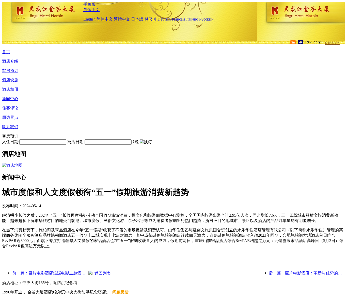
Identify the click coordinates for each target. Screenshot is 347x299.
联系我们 (10, 127)
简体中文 (91, 10)
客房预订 (10, 70)
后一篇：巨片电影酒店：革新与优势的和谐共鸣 (307, 273)
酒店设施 (10, 80)
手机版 (89, 4)
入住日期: (10, 142)
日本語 (137, 19)
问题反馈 (120, 292)
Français (178, 19)
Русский (206, 19)
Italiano (192, 19)
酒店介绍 (10, 61)
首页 (6, 52)
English (89, 19)
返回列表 (101, 273)
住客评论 (10, 108)
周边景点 (10, 117)
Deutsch (164, 19)
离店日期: (76, 142)
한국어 (150, 19)
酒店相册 (10, 89)
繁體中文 (122, 19)
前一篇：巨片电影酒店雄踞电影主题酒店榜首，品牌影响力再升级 (50, 273)
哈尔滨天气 (332, 43)
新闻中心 (10, 99)
